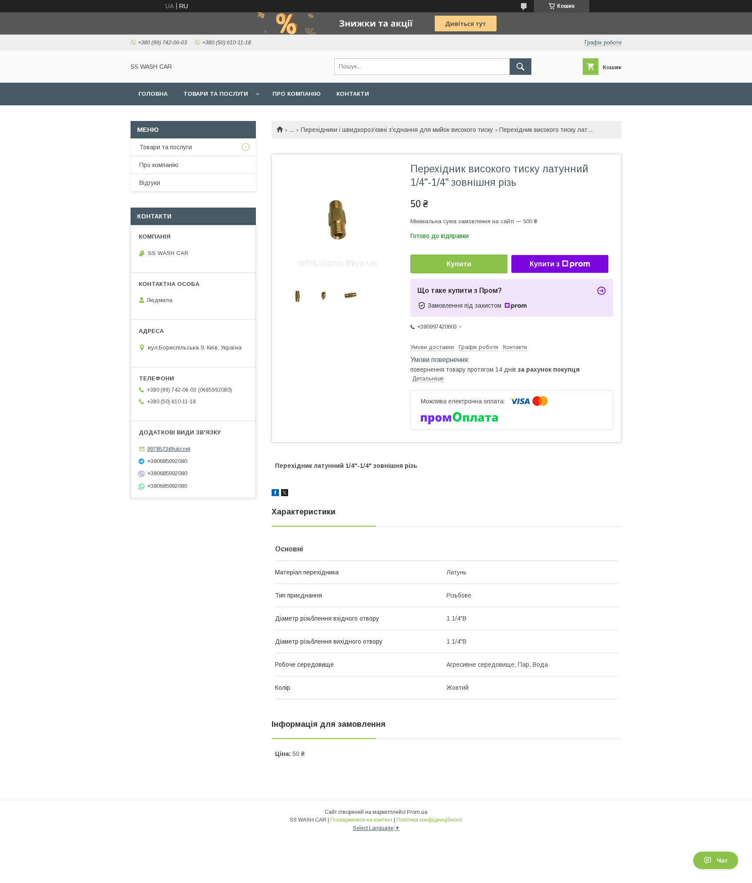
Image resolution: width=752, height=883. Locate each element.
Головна (153, 94)
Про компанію (296, 94)
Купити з (545, 264)
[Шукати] (520, 66)
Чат (722, 860)
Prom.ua (417, 812)
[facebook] (275, 493)
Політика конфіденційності (429, 820)
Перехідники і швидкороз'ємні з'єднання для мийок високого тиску (397, 129)
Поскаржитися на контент (361, 820)
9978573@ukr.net (168, 449)
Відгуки (149, 182)
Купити (458, 264)
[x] (284, 493)
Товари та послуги (215, 94)
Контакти (352, 94)
